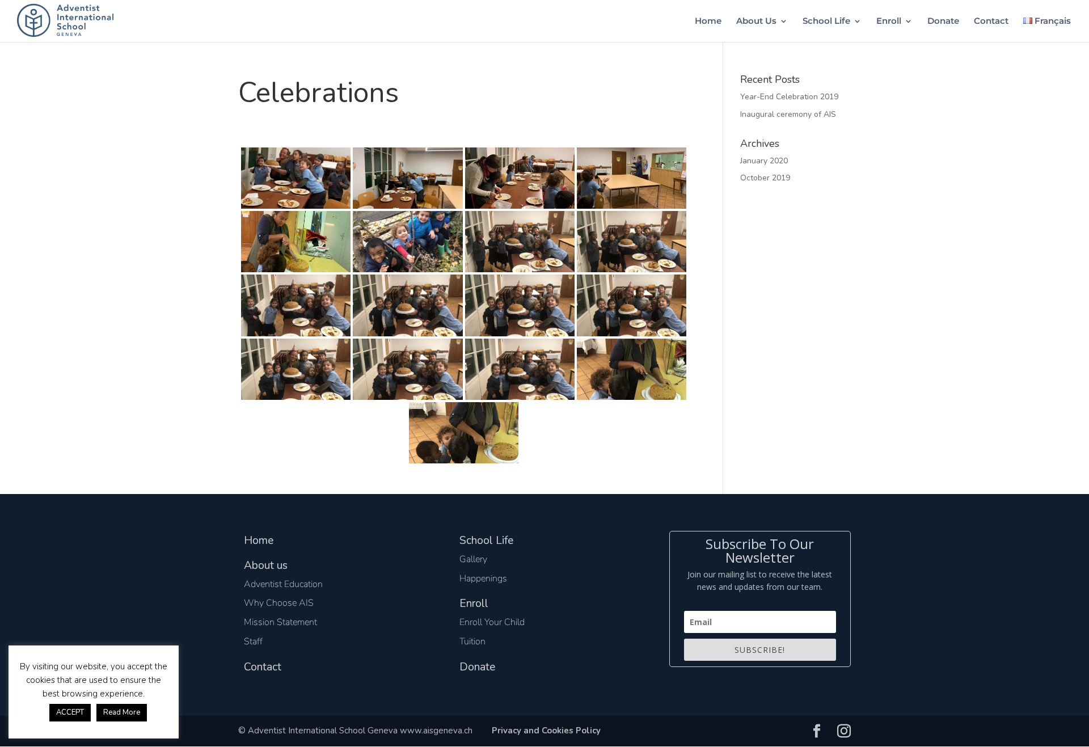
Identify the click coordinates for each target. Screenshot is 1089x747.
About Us (756, 21)
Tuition (472, 641)
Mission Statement (280, 622)
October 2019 (765, 177)
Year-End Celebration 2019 (789, 96)
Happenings (483, 578)
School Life (826, 21)
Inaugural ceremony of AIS (788, 114)
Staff (253, 641)
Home (708, 21)
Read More (121, 712)
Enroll (888, 21)
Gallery (473, 559)
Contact (991, 21)
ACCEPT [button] (70, 712)
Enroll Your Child (492, 622)
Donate (943, 21)
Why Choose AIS (279, 603)
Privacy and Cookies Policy (546, 730)
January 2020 (764, 160)
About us (266, 565)
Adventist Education (283, 584)
